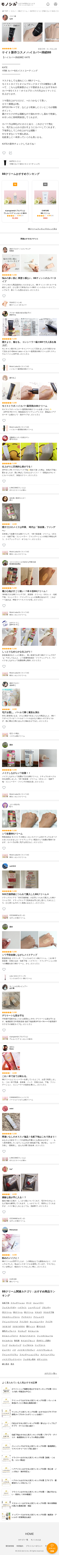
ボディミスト (42, 1359)
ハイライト (22, 1308)
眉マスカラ (40, 1326)
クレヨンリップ (15, 1345)
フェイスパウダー (9, 1308)
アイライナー (26, 1317)
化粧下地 (5, 1303)
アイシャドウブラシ (10, 1355)
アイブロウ (23, 1322)
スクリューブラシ (47, 1355)
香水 (12, 1364)
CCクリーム (7, 1312)
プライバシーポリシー (34, 1546)
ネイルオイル (7, 1341)
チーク (29, 1303)
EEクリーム (28, 1312)
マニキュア (22, 1331)
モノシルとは (36, 1540)
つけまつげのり (18, 1326)
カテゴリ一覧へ (50, 1373)
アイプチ (49, 1322)
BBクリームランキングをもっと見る (42, 229)
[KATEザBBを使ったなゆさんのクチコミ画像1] (11, 32)
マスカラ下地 (48, 1312)
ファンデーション (18, 1303)
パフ (14, 1350)
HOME (29, 1534)
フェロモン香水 (29, 1359)
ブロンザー (46, 1308)
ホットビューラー (37, 1322)
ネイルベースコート (27, 1336)
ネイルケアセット (28, 1341)
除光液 (16, 1341)
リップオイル (28, 1345)
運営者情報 (10, 1546)
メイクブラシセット (44, 1350)
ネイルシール (33, 1331)
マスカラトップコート (11, 1317)
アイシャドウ (38, 1317)
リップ (4, 1345)
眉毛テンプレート (9, 1331)
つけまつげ (6, 1326)
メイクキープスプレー (26, 1350)
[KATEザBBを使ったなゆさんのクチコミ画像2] (33, 32)
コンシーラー (38, 1303)
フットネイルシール (45, 1336)
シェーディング (34, 1308)
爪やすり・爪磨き (43, 1341)
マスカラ (38, 1312)
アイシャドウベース (10, 1322)
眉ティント (30, 1326)
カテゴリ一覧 (23, 1540)
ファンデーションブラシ (29, 1355)
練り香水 (5, 1364)
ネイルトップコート (10, 1336)
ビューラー (6, 1350)
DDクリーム (18, 1312)
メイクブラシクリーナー (12, 1359)
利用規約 (20, 1546)
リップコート (40, 1345)
